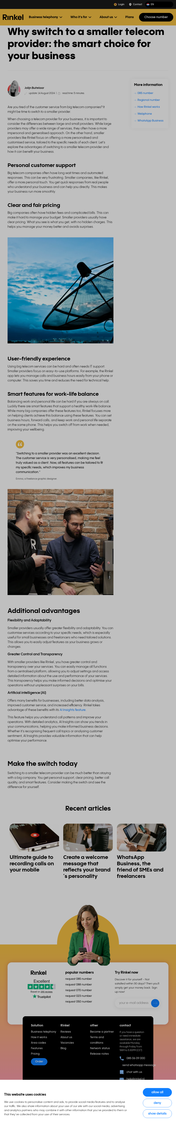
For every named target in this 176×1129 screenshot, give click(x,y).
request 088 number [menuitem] (78, 984)
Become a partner (102, 1031)
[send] (153, 1004)
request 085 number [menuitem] (78, 979)
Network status (100, 1048)
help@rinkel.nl (135, 1079)
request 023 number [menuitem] (78, 996)
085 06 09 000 (135, 1058)
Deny (157, 1103)
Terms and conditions (97, 1040)
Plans (129, 17)
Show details (157, 1113)
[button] (159, 4)
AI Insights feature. (73, 710)
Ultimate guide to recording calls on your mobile (32, 864)
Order (39, 1061)
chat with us (134, 1072)
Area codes (38, 1042)
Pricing (35, 1053)
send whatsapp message (133, 1065)
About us (66, 1037)
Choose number (156, 17)
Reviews (65, 1031)
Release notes (99, 1053)
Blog (63, 1048)
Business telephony (43, 1031)
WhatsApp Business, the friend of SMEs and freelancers (140, 867)
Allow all (157, 1092)
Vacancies (67, 1042)
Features (37, 1048)
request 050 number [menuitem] (78, 1001)
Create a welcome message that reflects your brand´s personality (87, 867)
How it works (39, 1037)
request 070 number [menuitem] (78, 990)
